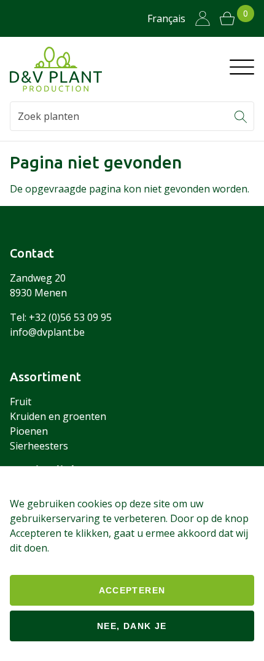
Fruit (20, 401)
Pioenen (29, 431)
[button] (240, 116)
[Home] (56, 69)
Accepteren (132, 590)
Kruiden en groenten (58, 416)
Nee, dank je (132, 626)
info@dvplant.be (47, 332)
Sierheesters (39, 446)
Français (166, 18)
